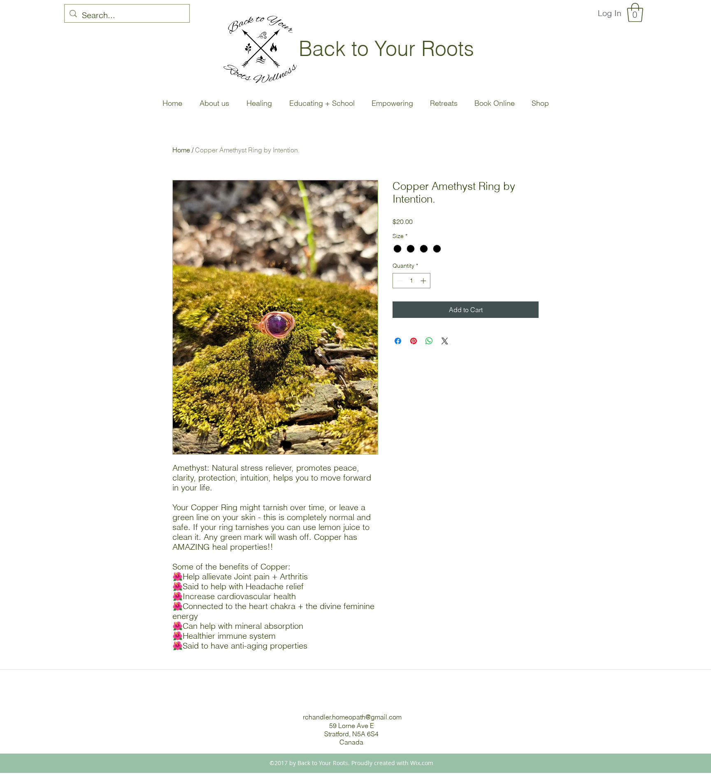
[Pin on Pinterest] (413, 341)
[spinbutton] (411, 280)
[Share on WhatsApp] (429, 341)
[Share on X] (445, 341)
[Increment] (424, 280)
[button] (635, 12)
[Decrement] (399, 280)
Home (181, 150)
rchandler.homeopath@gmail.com (352, 717)
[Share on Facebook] (398, 341)
